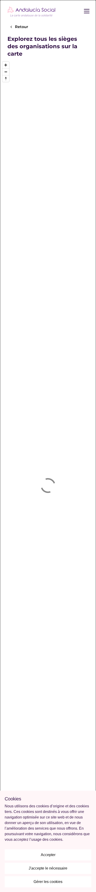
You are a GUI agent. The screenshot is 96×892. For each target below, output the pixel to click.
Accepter (48, 855)
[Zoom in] (5, 65)
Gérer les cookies (48, 882)
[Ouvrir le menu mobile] (89, 11)
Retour (21, 27)
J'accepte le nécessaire (48, 868)
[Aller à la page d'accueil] (31, 11)
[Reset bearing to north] (5, 78)
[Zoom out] (5, 71)
